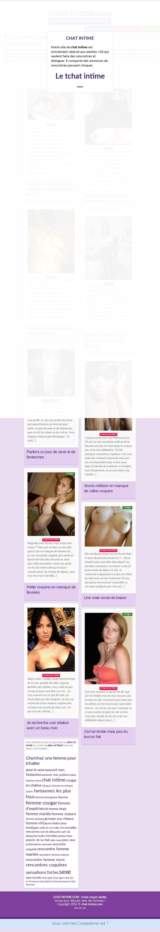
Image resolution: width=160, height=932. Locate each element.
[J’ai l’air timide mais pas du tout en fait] (108, 649)
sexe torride (33, 877)
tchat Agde (46, 878)
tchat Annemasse (61, 881)
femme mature (64, 814)
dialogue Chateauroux (53, 786)
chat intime (53, 780)
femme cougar (41, 803)
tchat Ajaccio (45, 881)
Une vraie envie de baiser (105, 597)
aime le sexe (35, 770)
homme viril (35, 823)
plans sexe (68, 840)
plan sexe (56, 840)
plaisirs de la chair (38, 840)
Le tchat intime (80, 76)
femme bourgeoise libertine (51, 797)
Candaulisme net (91, 924)
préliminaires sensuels (39, 844)
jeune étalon (52, 823)
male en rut (46, 828)
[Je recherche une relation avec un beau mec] (51, 641)
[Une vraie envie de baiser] (108, 527)
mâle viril (58, 828)
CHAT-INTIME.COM (66, 897)
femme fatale (57, 809)
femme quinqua (35, 819)
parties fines (65, 836)
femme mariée (38, 814)
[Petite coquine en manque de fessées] (51, 505)
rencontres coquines (46, 865)
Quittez (80, 87)
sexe (65, 872)
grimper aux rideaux (59, 818)
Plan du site (80, 908)
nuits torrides (47, 836)
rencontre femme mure (45, 860)
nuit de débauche (50, 832)
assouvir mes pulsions (56, 775)
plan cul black (55, 745)
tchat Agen (58, 878)
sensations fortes (42, 872)
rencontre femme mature (54, 855)
